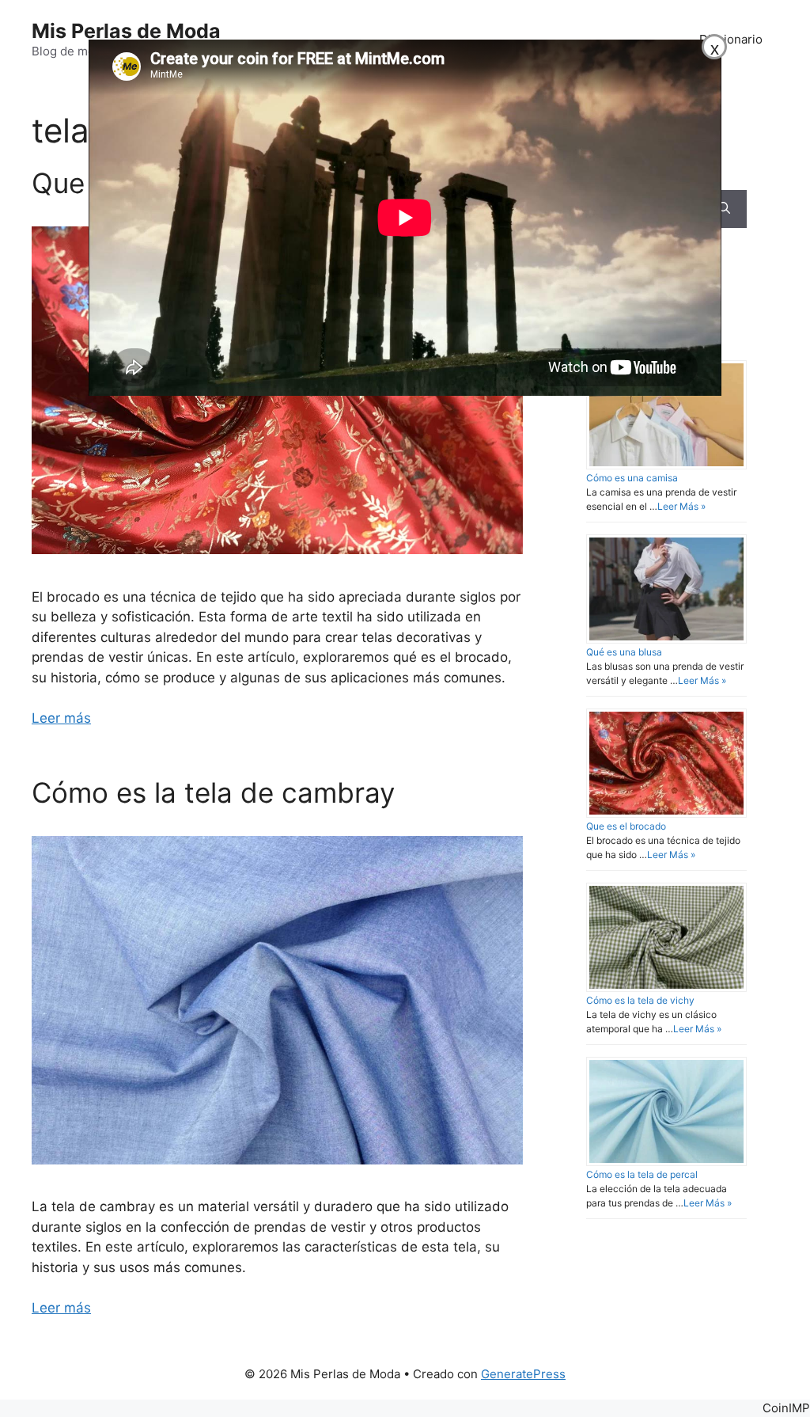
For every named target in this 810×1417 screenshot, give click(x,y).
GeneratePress (523, 1373)
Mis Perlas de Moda (126, 31)
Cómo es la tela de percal (642, 1174)
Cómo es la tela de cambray (213, 792)
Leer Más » (681, 506)
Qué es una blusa (624, 652)
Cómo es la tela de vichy (640, 1000)
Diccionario (731, 39)
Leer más (61, 718)
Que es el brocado (626, 826)
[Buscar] (724, 209)
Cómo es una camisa (632, 478)
